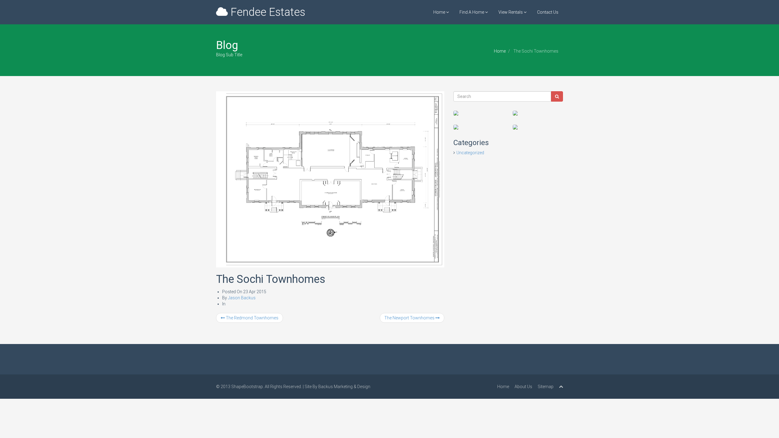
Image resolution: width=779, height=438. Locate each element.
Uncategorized (470, 152)
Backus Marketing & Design (344, 386)
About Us (523, 386)
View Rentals (511, 12)
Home (439, 12)
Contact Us (547, 12)
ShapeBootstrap (247, 386)
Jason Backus (242, 297)
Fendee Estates (266, 12)
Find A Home (472, 12)
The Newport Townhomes (409, 317)
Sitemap (546, 386)
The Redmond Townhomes (251, 317)
